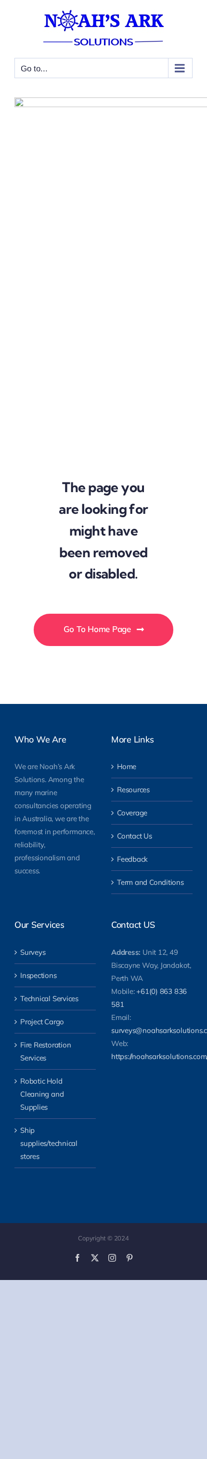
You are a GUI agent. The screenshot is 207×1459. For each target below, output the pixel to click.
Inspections (38, 975)
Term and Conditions (150, 882)
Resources (133, 789)
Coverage (132, 812)
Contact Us (134, 835)
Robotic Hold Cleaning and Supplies (42, 1094)
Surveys (32, 952)
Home (126, 766)
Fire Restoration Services (45, 1051)
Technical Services (49, 998)
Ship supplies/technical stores (49, 1143)
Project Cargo (42, 1021)
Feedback (132, 859)
